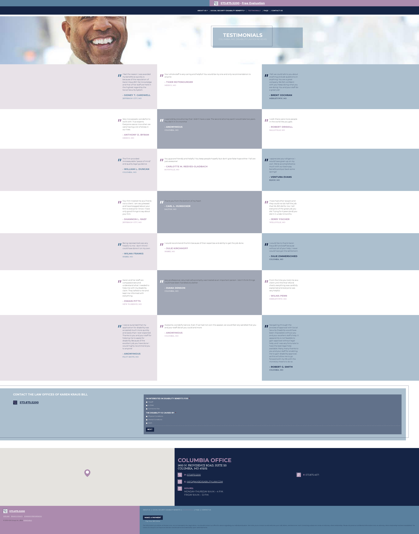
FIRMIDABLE (27, 520)
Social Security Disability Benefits (227, 11)
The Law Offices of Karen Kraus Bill (150, 10)
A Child (151, 405)
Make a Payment (153, 518)
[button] (87, 473)
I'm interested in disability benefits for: (168, 398)
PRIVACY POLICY (17, 516)
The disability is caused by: (161, 413)
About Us (202, 11)
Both (150, 423)
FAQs (266, 11)
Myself (150, 402)
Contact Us (277, 11)
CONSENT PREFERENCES (33, 516)
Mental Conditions (155, 420)
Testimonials (254, 11)
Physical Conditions (155, 416)
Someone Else (154, 409)
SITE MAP (6, 516)
